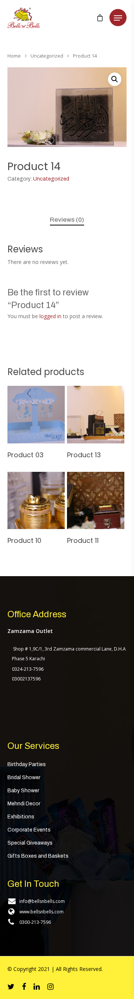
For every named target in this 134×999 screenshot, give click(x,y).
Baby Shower (23, 790)
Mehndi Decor (23, 803)
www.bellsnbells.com (41, 912)
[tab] (67, 220)
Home (14, 55)
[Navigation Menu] (118, 18)
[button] (114, 79)
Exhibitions (20, 817)
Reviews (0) (67, 219)
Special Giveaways (29, 843)
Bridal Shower (23, 777)
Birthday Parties (26, 764)
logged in (50, 316)
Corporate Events (29, 830)
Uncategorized (47, 55)
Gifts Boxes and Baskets (37, 856)
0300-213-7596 (35, 922)
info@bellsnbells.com (42, 901)
